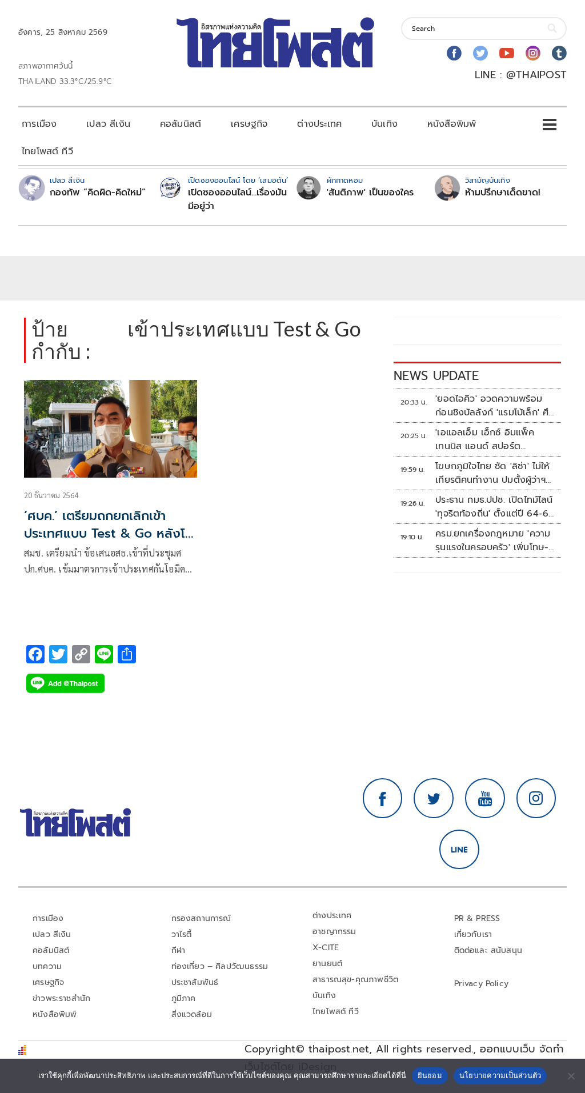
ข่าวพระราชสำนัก (61, 998)
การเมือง (39, 124)
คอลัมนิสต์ (180, 124)
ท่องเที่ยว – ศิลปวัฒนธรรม (220, 966)
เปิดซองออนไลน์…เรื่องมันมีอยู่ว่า (237, 199)
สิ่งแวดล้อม (191, 1014)
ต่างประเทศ (319, 124)
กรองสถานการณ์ (201, 918)
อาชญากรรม (334, 932)
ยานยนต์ (327, 964)
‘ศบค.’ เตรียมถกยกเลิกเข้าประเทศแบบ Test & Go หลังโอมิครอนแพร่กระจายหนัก (108, 533)
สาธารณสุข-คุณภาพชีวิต (355, 980)
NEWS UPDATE (436, 375)
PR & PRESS (477, 918)
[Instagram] (533, 53)
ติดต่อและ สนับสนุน (488, 950)
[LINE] (459, 849)
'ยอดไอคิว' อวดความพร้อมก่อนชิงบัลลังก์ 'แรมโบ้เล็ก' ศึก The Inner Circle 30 (494, 405)
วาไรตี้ (181, 934)
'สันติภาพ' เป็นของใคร (370, 192)
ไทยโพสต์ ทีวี (47, 151)
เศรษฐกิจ (249, 124)
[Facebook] (454, 53)
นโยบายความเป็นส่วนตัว (500, 1075)
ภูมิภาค (183, 998)
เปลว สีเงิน (108, 124)
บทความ (47, 966)
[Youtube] (507, 53)
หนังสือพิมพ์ (451, 124)
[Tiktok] (559, 53)
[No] (570, 1076)
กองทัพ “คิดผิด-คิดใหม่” (98, 192)
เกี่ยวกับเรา (473, 934)
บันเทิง (384, 124)
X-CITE (325, 948)
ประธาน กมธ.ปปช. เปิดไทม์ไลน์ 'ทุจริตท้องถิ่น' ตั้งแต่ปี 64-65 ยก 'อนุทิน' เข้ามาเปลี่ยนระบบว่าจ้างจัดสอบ (494, 507)
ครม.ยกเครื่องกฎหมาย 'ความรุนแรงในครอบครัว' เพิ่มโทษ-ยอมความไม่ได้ (492, 540)
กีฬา (178, 950)
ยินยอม (430, 1075)
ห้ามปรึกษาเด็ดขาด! (502, 192)
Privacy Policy (481, 984)
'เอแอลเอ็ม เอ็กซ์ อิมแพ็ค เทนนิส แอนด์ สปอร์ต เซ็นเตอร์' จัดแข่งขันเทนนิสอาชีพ (487, 439)
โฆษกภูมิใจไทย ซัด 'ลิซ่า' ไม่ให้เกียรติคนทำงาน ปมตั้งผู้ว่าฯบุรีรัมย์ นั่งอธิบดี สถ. (492, 473)
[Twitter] (480, 53)
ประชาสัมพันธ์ (195, 982)
